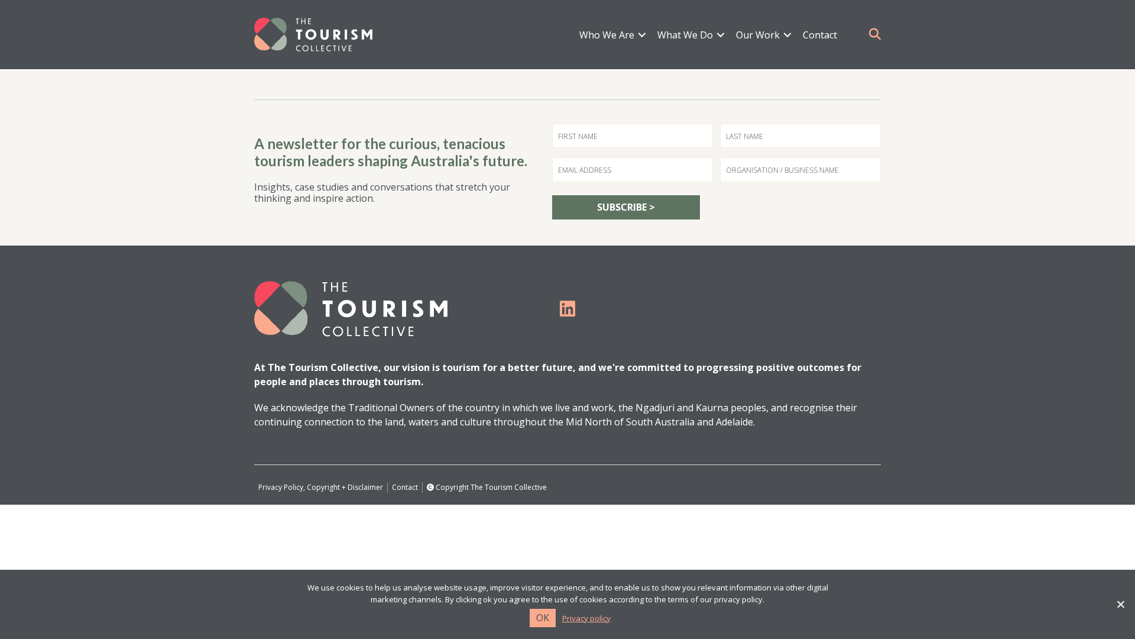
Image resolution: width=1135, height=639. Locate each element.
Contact (820, 34)
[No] (1120, 604)
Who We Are (606, 34)
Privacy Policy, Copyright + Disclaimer (320, 487)
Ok (542, 617)
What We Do (685, 34)
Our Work (758, 34)
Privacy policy (586, 619)
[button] (642, 35)
